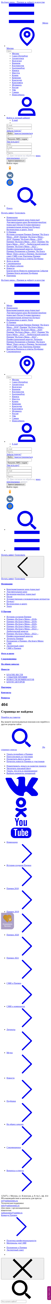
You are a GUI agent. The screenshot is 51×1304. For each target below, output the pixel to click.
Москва (15, 53)
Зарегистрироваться (23, 133)
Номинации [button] (12, 217)
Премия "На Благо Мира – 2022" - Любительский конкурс (28, 243)
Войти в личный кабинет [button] (18, 118)
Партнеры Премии (31, 256)
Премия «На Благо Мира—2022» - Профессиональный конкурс (22, 635)
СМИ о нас (17, 256)
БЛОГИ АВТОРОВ (16, 682)
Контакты (11, 258)
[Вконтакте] (21, 796)
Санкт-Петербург (20, 56)
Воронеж (16, 63)
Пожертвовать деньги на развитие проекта (26, 766)
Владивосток (18, 65)
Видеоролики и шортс (17, 229)
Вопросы (5, 698)
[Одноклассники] (21, 817)
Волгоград (17, 61)
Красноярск (17, 82)
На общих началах (15, 266)
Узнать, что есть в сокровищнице (22, 771)
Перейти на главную (10, 717)
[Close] (22, 1268)
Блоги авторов (22, 273)
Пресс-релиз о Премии (24, 254)
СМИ (9, 643)
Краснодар (17, 80)
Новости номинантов (29, 271)
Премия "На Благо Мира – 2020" (27, 239)
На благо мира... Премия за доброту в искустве (23, 2)
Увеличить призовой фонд (19, 768)
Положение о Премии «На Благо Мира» (25, 641)
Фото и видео (13, 261)
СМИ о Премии (14, 648)
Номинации (7, 584)
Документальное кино (17, 222)
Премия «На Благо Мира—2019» (22, 621)
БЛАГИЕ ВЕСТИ (15, 674)
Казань (15, 75)
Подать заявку (7, 213)
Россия (15, 87)
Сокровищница (14, 263)
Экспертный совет (15, 646)
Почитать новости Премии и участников (25, 761)
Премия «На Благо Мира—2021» (22, 626)
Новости (5, 669)
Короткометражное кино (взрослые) (23, 220)
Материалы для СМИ (16, 1243)
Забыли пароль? (14, 131)
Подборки (38, 258)
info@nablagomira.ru (10, 1205)
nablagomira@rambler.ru (11, 1213)
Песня (20, 225)
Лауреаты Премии (15, 638)
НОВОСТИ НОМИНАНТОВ (20, 679)
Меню (45, 23)
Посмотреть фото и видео (18, 759)
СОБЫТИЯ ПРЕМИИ (17, 677)
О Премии (6, 611)
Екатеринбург (18, 68)
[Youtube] (21, 837)
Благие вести (13, 271)
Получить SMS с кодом (17, 139)
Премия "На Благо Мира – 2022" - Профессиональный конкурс (22, 247)
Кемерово (16, 78)
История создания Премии (19, 234)
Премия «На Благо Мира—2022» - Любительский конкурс (22, 630)
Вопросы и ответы (25, 258)
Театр (30, 229)
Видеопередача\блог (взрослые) (21, 594)
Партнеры (11, 275)
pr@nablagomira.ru (9, 1201)
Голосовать (20, 213)
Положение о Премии (17, 1247)
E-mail (15, 120)
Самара (15, 92)
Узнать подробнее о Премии (20, 754)
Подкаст (36, 227)
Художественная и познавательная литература (23, 226)
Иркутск (16, 73)
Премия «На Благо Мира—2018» (22, 619)
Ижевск (15, 70)
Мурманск (17, 85)
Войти (10, 133)
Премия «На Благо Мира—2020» (22, 624)
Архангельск (18, 58)
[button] (27, 374)
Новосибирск (18, 95)
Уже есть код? (13, 142)
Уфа (14, 90)
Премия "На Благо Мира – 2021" (22, 242)
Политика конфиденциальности (21, 1240)
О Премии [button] (11, 232)
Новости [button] (11, 268)
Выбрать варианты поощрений (21, 773)
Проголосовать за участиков (20, 756)
